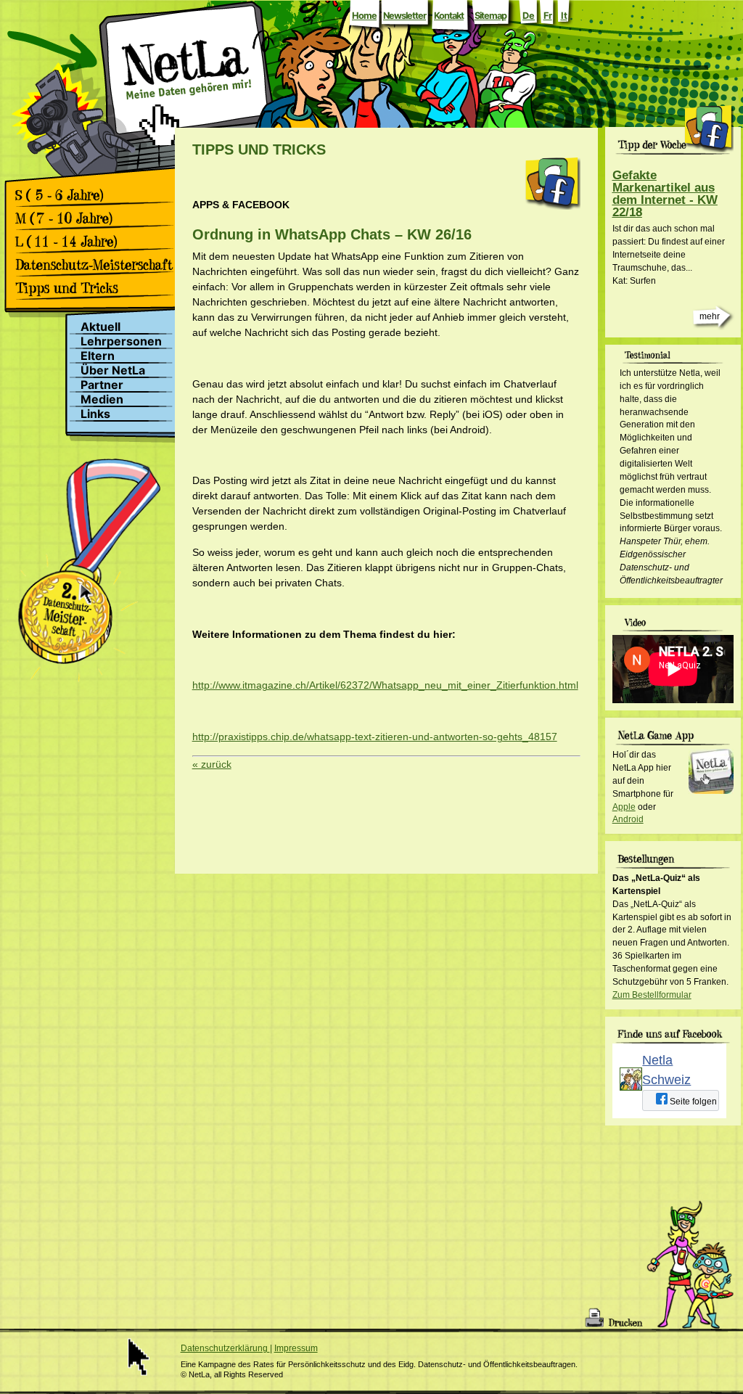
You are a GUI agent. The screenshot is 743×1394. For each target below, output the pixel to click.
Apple (624, 807)
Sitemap (490, 15)
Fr (547, 15)
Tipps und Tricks (99, 288)
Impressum (296, 1348)
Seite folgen (692, 1101)
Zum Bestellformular (651, 995)
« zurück (211, 764)
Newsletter (404, 15)
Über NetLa (113, 370)
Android (628, 819)
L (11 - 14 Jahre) (99, 241)
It (564, 15)
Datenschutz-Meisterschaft (99, 264)
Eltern (98, 356)
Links (95, 414)
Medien (102, 399)
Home (364, 15)
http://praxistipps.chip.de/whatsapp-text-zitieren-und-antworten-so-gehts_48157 (374, 736)
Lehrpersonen (121, 341)
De (528, 15)
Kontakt (449, 15)
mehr (709, 316)
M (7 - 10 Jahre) (99, 218)
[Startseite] (186, 104)
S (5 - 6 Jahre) (99, 195)
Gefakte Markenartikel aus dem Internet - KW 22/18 (665, 193)
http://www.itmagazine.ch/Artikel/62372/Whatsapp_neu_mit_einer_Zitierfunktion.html (385, 685)
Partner (102, 385)
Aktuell (100, 327)
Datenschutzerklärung (225, 1348)
